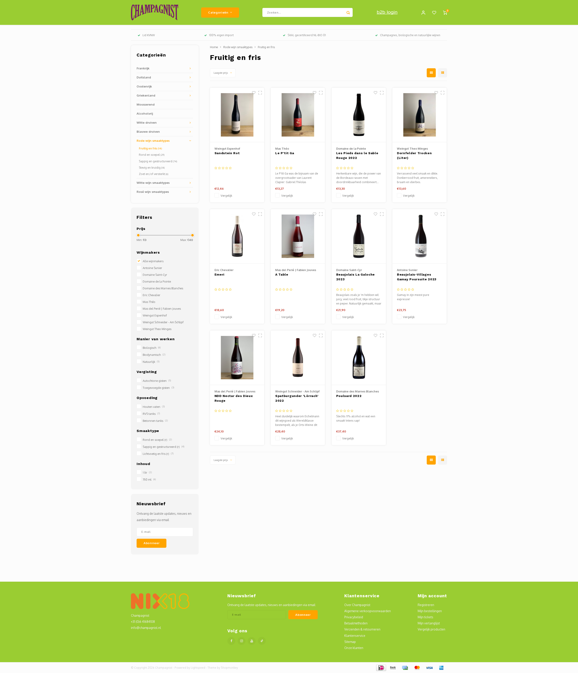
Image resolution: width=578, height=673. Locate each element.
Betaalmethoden (356, 623)
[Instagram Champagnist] (241, 641)
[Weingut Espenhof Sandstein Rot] (237, 115)
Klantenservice (354, 636)
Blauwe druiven (148, 131)
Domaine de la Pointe (157, 281)
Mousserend (146, 104)
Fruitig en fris (150, 148)
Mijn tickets (425, 617)
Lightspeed (198, 667)
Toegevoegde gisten (158, 388)
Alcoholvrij (145, 113)
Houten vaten (154, 407)
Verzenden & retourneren (362, 629)
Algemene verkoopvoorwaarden (367, 611)
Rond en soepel (152, 154)
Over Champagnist (357, 605)
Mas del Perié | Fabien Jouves (162, 308)
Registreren (426, 605)
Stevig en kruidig (152, 167)
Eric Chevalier (151, 295)
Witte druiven (147, 122)
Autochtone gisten (157, 381)
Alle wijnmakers (153, 261)
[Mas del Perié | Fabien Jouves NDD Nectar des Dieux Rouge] (237, 358)
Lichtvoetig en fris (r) (158, 454)
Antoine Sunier (152, 268)
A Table (281, 274)
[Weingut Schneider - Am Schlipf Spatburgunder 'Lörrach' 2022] (298, 358)
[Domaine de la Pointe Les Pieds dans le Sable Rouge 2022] (359, 115)
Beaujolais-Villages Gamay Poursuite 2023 (416, 277)
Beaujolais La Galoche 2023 (355, 277)
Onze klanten (353, 648)
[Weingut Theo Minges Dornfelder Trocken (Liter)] (419, 115)
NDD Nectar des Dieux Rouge (233, 398)
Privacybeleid (353, 617)
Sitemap (350, 642)
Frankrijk (143, 68)
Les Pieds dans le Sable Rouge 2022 (357, 155)
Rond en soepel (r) (157, 440)
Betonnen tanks (155, 421)
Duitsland (144, 77)
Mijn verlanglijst (429, 623)
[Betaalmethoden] (381, 667)
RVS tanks (151, 414)
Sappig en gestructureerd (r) (163, 447)
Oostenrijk (144, 86)
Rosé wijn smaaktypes (153, 192)
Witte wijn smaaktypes (153, 182)
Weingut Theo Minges (157, 329)
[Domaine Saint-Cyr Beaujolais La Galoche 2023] (359, 236)
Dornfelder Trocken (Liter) (414, 155)
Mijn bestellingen (430, 611)
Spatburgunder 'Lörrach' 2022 (297, 398)
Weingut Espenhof (155, 315)
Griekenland (146, 95)
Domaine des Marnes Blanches (163, 288)
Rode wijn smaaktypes (153, 140)
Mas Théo (149, 302)
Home (214, 47)
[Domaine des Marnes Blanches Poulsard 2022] (359, 358)
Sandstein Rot (227, 153)
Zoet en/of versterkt (153, 174)
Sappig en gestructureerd (158, 161)
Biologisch (152, 347)
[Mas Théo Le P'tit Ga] (298, 115)
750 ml (149, 479)
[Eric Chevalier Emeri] (237, 236)
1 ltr (147, 472)
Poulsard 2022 (349, 396)
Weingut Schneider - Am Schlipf (163, 322)
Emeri (219, 274)
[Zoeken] (348, 12)
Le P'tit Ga (284, 153)
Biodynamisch (154, 355)
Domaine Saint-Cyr (155, 274)
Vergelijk (226, 195)
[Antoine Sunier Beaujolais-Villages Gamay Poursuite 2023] (419, 236)
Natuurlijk (151, 362)
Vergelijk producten (431, 629)
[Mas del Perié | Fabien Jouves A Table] (298, 236)
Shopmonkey (229, 667)
